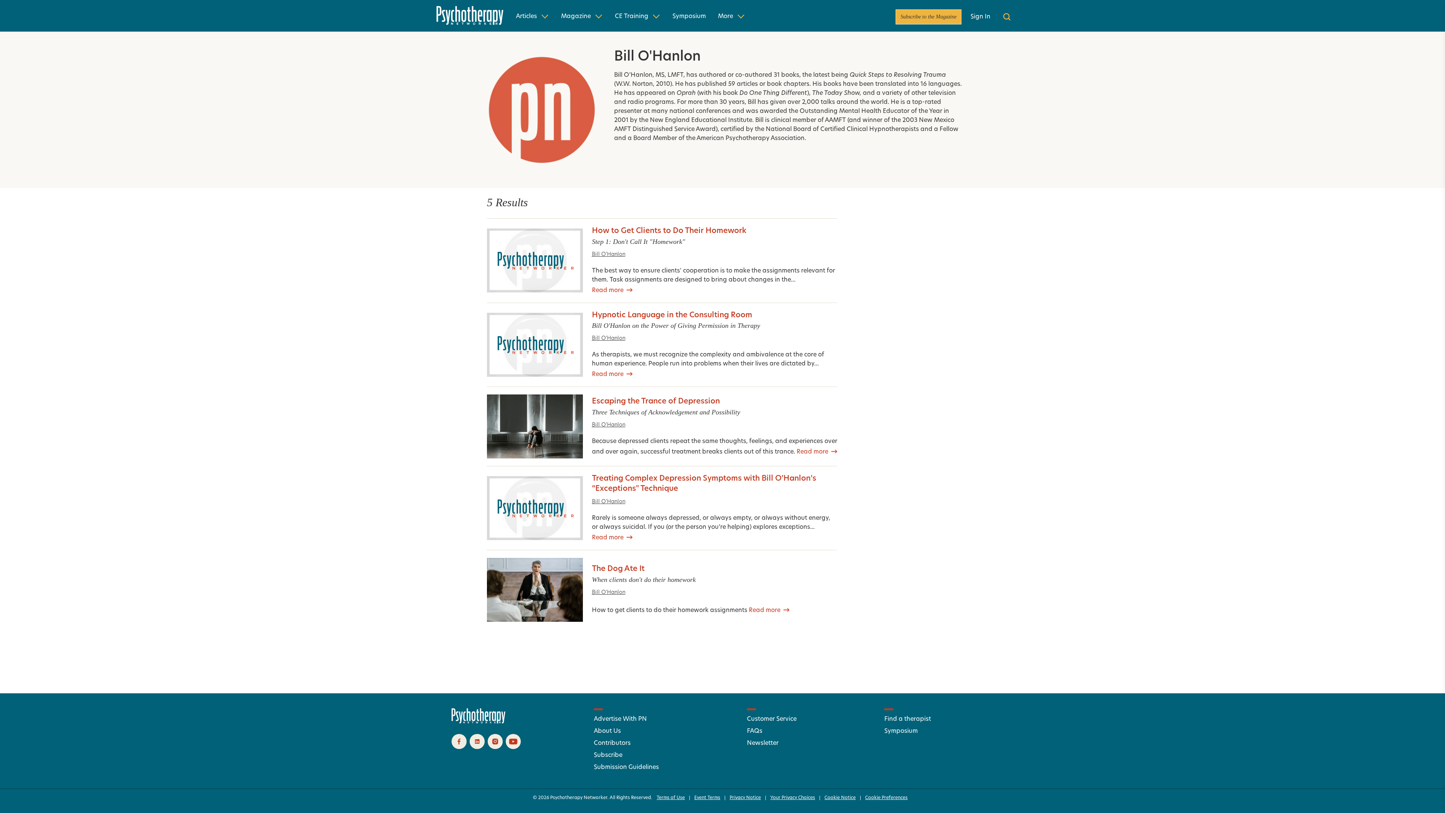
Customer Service (772, 719)
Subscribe (608, 755)
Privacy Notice (745, 798)
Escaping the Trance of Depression (656, 401)
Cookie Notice (840, 798)
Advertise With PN (620, 719)
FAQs (754, 731)
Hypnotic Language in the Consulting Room (672, 315)
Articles (526, 17)
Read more (608, 291)
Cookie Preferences (886, 798)
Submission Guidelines (626, 767)
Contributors (612, 743)
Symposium (689, 17)
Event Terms (707, 798)
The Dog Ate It (618, 569)
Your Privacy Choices (792, 798)
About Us (607, 731)
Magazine (576, 17)
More (725, 17)
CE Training (631, 17)
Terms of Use (671, 798)
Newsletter (763, 743)
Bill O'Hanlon (608, 254)
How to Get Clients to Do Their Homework (669, 231)
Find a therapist (907, 719)
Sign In (980, 17)
